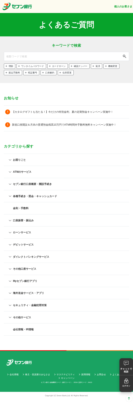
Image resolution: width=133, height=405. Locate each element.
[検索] (124, 56)
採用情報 (85, 374)
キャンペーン (68, 378)
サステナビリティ (66, 374)
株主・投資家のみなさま (37, 374)
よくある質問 (119, 374)
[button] (9, 66)
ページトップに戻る (129, 398)
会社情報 (14, 374)
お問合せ (101, 374)
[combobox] (66, 56)
